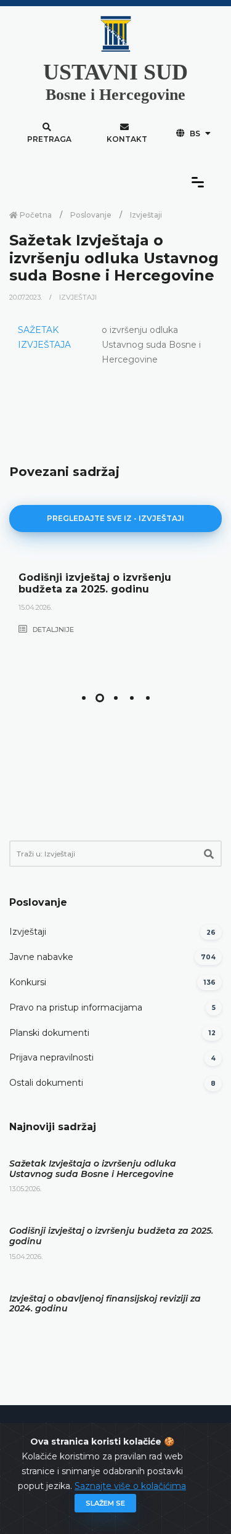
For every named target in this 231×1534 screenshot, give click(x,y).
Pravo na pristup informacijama (75, 1007)
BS (195, 133)
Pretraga (49, 139)
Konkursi (27, 982)
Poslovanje (90, 214)
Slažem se (105, 1503)
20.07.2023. (26, 297)
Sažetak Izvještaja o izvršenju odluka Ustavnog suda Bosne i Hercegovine (92, 1168)
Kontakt (127, 139)
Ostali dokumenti (46, 1082)
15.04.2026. (35, 607)
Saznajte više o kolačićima (130, 1485)
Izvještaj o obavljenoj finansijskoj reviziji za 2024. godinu (105, 1304)
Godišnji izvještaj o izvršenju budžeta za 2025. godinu (94, 583)
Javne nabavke (41, 956)
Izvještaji (146, 214)
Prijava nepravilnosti (51, 1057)
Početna (35, 214)
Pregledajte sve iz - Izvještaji (115, 518)
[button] (84, 698)
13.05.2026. (25, 1188)
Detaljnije (52, 629)
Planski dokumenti (49, 1032)
